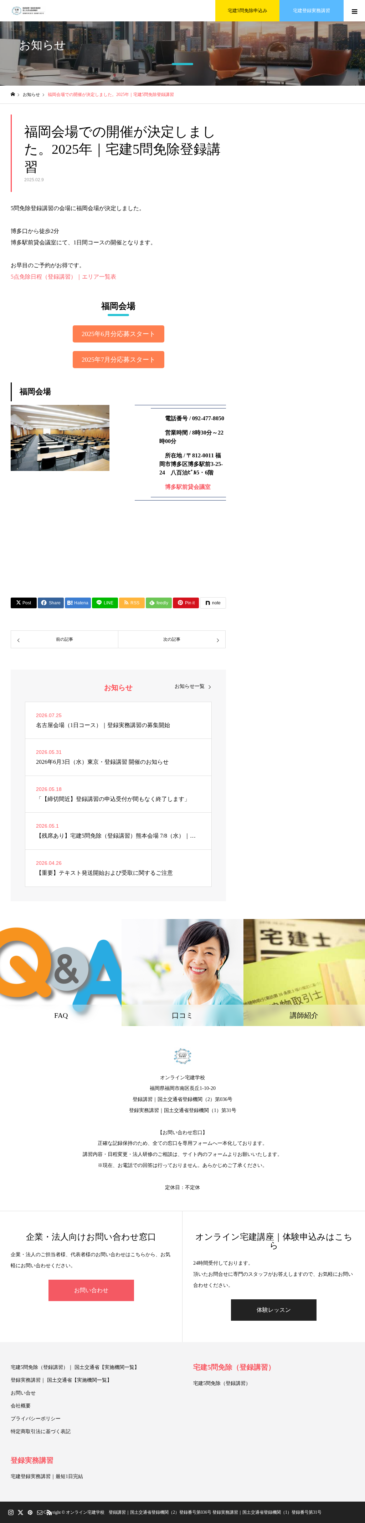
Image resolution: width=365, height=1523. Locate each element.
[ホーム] (13, 94)
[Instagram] (10, 1512)
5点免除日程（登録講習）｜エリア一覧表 (63, 277)
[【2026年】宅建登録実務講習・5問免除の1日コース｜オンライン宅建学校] (28, 10)
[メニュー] (354, 10)
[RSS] (49, 1512)
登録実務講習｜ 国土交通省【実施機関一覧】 (61, 1380)
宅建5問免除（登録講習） (234, 1367)
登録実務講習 (32, 1460)
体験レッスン (274, 1310)
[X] (20, 1512)
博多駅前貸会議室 (188, 487)
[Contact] (39, 1512)
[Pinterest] (30, 1512)
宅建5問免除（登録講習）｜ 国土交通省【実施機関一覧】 (75, 1367)
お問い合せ (23, 1393)
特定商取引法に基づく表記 (41, 1431)
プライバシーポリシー (36, 1418)
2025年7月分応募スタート (118, 359)
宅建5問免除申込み (247, 10)
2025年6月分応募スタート (118, 333)
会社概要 (21, 1405)
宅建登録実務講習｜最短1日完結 (47, 1476)
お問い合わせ (91, 1290)
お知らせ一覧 (190, 686)
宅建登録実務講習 (311, 10)
